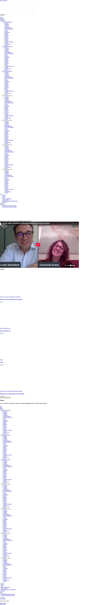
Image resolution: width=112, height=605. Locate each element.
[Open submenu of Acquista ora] (3, 593)
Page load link (3, 603)
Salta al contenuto (3, 0)
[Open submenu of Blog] (2, 194)
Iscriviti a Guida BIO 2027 (40, 2)
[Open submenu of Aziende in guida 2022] (12, 120)
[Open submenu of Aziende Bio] (3, 409)
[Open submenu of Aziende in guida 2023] (10, 484)
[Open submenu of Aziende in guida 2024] (12, 71)
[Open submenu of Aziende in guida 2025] (10, 435)
